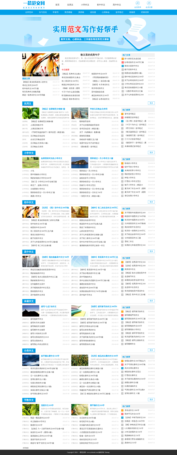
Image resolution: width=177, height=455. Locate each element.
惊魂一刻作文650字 (87, 436)
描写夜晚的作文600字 (133, 326)
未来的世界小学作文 (133, 170)
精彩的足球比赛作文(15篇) (41, 386)
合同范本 (29, 12)
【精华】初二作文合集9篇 (40, 245)
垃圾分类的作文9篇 (38, 383)
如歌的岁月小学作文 (87, 178)
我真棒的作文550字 (132, 435)
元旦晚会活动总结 (37, 136)
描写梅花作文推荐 (37, 326)
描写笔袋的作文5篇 (87, 333)
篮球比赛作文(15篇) (38, 379)
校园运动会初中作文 (87, 220)
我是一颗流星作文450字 (40, 418)
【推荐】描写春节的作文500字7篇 (93, 323)
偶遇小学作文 (35, 196)
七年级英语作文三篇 (133, 238)
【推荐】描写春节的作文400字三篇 (93, 319)
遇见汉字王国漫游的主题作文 (91, 429)
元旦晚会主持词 (36, 147)
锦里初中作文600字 (99, 74)
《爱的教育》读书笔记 (88, 147)
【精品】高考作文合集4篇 (71, 74)
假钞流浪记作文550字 (88, 439)
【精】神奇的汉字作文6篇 (135, 425)
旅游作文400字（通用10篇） (41, 432)
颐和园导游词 (84, 121)
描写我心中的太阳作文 (39, 344)
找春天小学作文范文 (87, 185)
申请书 (56, 12)
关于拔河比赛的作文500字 (135, 379)
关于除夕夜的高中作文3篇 (89, 273)
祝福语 (132, 12)
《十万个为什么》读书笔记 (135, 125)
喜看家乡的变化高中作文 (134, 280)
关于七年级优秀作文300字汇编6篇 (44, 242)
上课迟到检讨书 (36, 125)
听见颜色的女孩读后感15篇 (71, 96)
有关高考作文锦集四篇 (31, 92)
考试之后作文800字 (30, 85)
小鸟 (32, 171)
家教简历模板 (84, 136)
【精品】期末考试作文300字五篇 (71, 99)
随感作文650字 (36, 425)
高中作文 (117, 5)
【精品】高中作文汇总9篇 (135, 294)
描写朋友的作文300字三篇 (135, 319)
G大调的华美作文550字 (134, 428)
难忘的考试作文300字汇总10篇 (100, 96)
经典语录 (145, 12)
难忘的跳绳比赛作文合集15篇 (42, 372)
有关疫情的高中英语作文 (134, 291)
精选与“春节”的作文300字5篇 (42, 443)
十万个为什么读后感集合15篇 (71, 92)
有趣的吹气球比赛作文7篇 (89, 390)
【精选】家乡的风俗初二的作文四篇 (44, 220)
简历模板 (68, 12)
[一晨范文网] (34, 5)
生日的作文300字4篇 (87, 418)
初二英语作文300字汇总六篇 (70, 81)
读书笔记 (119, 12)
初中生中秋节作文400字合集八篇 (92, 242)
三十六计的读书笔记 (133, 139)
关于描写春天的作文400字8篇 (91, 337)
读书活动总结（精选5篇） (89, 129)
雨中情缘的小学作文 (38, 174)
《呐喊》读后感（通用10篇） (71, 89)
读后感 (93, 12)
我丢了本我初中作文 (87, 227)
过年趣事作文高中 (37, 284)
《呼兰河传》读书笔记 (134, 128)
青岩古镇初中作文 (132, 66)
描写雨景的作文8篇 (87, 344)
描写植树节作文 (36, 319)
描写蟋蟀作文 (130, 344)
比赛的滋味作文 (131, 386)
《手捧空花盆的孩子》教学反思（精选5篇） (48, 132)
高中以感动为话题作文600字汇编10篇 (94, 280)
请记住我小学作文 (132, 196)
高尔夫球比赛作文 (132, 368)
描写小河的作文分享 (38, 333)
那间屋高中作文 (36, 291)
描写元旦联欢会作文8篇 (88, 326)
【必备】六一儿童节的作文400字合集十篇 (47, 429)
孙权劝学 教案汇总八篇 (88, 139)
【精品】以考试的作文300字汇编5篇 (101, 99)
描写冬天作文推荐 (37, 323)
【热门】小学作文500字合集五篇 (43, 182)
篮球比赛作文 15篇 (132, 393)
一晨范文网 (82, 452)
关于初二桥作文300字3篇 (89, 238)
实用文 (70, 5)
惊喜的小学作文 (131, 163)
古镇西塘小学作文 (37, 189)
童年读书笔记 (130, 114)
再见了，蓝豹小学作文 (39, 185)
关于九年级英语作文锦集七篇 (91, 235)
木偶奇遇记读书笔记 (133, 146)
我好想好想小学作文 (133, 174)
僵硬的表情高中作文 (87, 284)
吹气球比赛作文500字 (39, 394)
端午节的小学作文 (132, 167)
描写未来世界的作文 (87, 330)
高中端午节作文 (85, 295)
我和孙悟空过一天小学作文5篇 (91, 189)
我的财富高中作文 (37, 280)
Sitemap (107, 452)
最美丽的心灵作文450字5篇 (41, 436)
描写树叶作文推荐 (37, 330)
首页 (57, 5)
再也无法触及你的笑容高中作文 (43, 270)
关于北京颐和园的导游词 (89, 125)
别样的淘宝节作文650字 (89, 443)
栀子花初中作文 (131, 69)
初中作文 (101, 5)
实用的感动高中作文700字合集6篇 (93, 291)
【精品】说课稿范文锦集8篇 (41, 121)
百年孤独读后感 (98, 92)
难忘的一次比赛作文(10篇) (90, 386)
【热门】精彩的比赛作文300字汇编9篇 (94, 394)
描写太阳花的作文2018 (39, 337)
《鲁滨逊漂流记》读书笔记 (135, 132)
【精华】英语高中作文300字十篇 (92, 270)
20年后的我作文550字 (133, 432)
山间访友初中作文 (86, 231)
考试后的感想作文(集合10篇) (71, 78)
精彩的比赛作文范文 (133, 372)
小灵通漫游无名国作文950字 (90, 432)
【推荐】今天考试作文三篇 (101, 85)
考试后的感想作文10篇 (134, 87)
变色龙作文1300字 (132, 410)
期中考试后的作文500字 (134, 77)
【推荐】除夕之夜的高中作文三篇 (44, 277)
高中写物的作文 (85, 277)
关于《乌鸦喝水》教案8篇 (89, 132)
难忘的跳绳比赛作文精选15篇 (91, 368)
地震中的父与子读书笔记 (89, 143)
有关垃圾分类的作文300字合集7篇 (44, 368)
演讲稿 (81, 12)
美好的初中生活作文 (133, 227)
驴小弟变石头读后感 (133, 59)
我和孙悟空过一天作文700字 (90, 192)
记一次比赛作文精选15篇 (89, 383)
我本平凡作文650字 (132, 414)
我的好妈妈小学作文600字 (40, 178)
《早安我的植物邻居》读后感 (101, 78)
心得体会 (106, 12)
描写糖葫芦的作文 (132, 315)
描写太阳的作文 (36, 341)
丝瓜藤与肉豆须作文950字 (89, 425)
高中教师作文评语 (37, 295)
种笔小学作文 (130, 178)
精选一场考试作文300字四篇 (33, 95)
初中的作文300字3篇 (30, 88)
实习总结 (43, 12)
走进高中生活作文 (132, 287)
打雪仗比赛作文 (131, 375)
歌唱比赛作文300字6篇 (88, 376)
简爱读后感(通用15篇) (133, 73)
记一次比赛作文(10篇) (39, 376)
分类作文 (29, 350)
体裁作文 (29, 301)
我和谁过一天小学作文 (88, 171)
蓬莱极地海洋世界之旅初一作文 (92, 245)
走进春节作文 (130, 276)
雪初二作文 (129, 241)
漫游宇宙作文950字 (38, 439)
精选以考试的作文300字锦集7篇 (70, 85)
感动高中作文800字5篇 (88, 288)
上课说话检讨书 (36, 129)
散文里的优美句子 (90, 54)
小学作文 (85, 5)
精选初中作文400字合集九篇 (90, 224)
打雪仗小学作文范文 (133, 181)
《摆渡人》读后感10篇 (101, 81)
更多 (151, 103)
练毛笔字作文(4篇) (86, 421)
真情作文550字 (131, 443)
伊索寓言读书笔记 (132, 117)
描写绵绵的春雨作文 (87, 341)
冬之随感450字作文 (38, 421)
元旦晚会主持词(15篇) (39, 143)
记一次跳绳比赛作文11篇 (89, 372)
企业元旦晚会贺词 (37, 139)
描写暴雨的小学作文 (133, 329)
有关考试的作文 (98, 88)
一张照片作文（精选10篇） (90, 196)
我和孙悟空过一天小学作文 (90, 182)
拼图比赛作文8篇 (131, 382)
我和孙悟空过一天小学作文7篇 (42, 192)
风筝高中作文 (130, 269)
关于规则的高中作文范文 (40, 288)
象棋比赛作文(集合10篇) (89, 379)
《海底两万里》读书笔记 (134, 135)
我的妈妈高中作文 (37, 273)
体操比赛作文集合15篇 (39, 390)
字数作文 (29, 400)
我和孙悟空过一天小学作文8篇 (91, 174)
